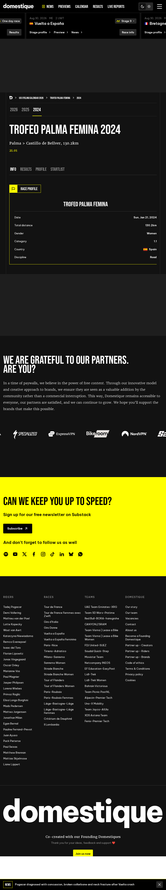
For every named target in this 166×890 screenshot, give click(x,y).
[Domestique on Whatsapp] (80, 554)
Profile (41, 169)
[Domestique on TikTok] (52, 554)
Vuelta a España (49, 23)
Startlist (58, 169)
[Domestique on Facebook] (33, 554)
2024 (79, 97)
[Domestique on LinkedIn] (61, 554)
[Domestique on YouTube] (15, 554)
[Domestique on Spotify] (6, 554)
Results (26, 169)
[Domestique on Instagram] (43, 554)
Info (13, 169)
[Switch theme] (145, 6)
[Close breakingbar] (159, 884)
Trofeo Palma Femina (60, 97)
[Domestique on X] (24, 554)
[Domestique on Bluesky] (71, 554)
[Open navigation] (159, 6)
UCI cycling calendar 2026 (31, 97)
